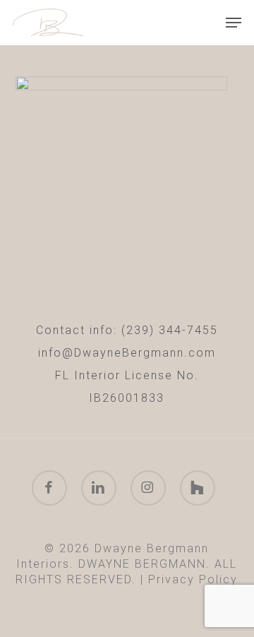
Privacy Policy (193, 579)
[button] (233, 23)
